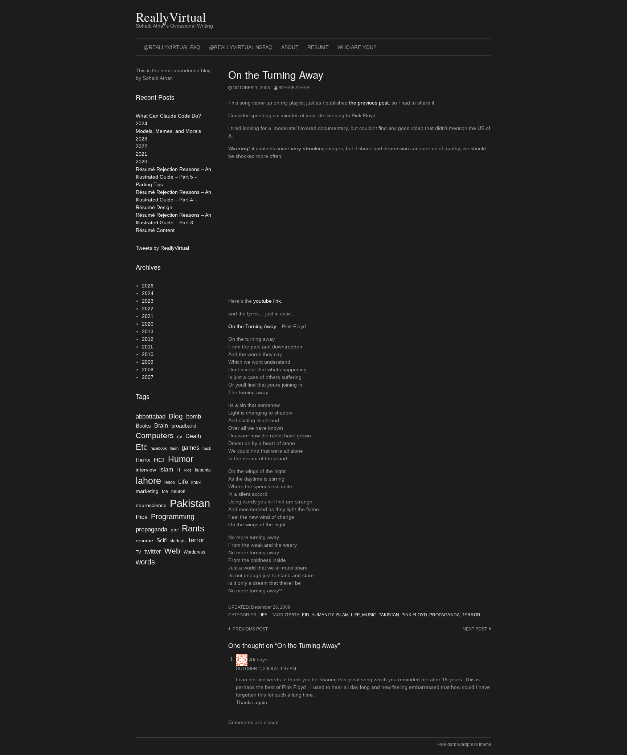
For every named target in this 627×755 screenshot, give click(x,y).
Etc (141, 447)
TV (138, 552)
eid (305, 614)
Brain (161, 426)
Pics (142, 517)
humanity (322, 614)
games (190, 448)
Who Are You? (356, 47)
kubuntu (203, 470)
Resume (318, 47)
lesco (169, 482)
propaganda (444, 614)
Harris (143, 460)
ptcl (175, 529)
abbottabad (150, 416)
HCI (159, 460)
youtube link (267, 301)
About (290, 47)
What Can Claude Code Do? (168, 116)
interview (146, 470)
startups (177, 540)
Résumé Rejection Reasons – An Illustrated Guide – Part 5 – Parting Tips (173, 176)
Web (172, 551)
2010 (147, 354)
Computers (155, 435)
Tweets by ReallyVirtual (162, 248)
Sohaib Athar (294, 87)
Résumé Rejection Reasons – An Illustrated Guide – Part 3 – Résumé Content (173, 222)
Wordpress (194, 552)
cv (179, 436)
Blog (176, 416)
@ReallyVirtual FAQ (172, 47)
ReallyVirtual (171, 16)
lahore (148, 481)
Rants (193, 528)
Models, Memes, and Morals (168, 131)
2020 (141, 161)
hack (206, 448)
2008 (147, 369)
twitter (152, 551)
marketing (147, 491)
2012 (147, 339)
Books (143, 426)
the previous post (369, 103)
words (145, 562)
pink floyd (414, 614)
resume (144, 540)
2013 (147, 331)
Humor (180, 459)
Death (292, 614)
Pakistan (388, 614)
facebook (159, 448)
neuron (178, 491)
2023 (141, 139)
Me (165, 491)
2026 (147, 286)
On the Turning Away (252, 326)
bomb (193, 416)
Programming (172, 517)
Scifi (161, 540)
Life (262, 614)
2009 (147, 362)
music (369, 614)
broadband (183, 426)
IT (178, 470)
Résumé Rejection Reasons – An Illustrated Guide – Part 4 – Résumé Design (173, 199)
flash (174, 448)
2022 (141, 146)
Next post (475, 629)
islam (342, 614)
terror (471, 614)
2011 (147, 347)
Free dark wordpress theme (464, 744)
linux (196, 482)
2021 (141, 154)
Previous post (250, 629)
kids (188, 470)
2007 (147, 377)
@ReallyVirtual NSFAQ (240, 47)
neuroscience (151, 505)
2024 (141, 123)
